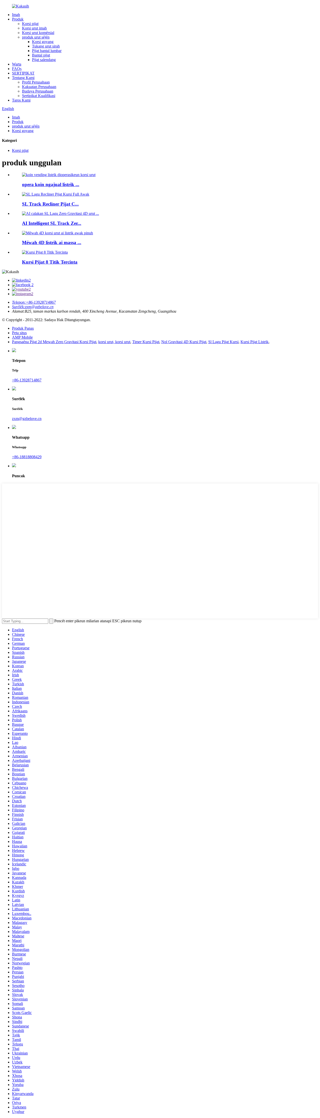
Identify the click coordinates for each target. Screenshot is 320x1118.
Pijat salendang (44, 60)
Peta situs (19, 333)
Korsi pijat (30, 24)
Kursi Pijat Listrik (254, 342)
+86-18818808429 (27, 457)
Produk (18, 19)
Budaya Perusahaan (37, 91)
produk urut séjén (36, 37)
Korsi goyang (43, 42)
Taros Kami (21, 100)
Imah (16, 15)
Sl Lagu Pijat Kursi (223, 342)
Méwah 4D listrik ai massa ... (51, 242)
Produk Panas (23, 328)
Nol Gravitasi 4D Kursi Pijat (183, 342)
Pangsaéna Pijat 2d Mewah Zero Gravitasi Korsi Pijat (54, 342)
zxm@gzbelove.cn (27, 418)
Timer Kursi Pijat (145, 342)
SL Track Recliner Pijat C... (50, 204)
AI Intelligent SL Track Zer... (51, 223)
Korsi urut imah (34, 28)
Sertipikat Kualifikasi (38, 96)
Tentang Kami (23, 78)
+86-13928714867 (27, 380)
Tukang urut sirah (46, 46)
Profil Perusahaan (36, 82)
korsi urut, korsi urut (114, 342)
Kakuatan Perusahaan (39, 87)
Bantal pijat (41, 55)
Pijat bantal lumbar (47, 51)
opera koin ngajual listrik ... (50, 184)
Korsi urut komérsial (38, 33)
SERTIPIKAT (23, 73)
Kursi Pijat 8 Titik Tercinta (50, 262)
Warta (16, 64)
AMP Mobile (22, 337)
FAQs (17, 69)
